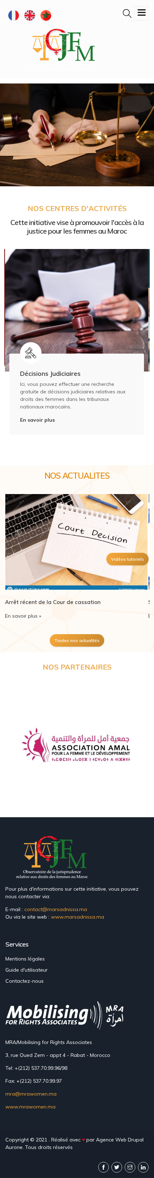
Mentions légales (25, 959)
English (29, 15)
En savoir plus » (23, 616)
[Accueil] (62, 49)
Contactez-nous (24, 981)
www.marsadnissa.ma (77, 917)
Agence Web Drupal (120, 1139)
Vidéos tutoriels (127, 559)
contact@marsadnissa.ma (55, 909)
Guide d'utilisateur (26, 970)
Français (13, 15)
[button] (23, 748)
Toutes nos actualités (77, 640)
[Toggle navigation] (141, 13)
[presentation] (12, 351)
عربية (45, 15)
